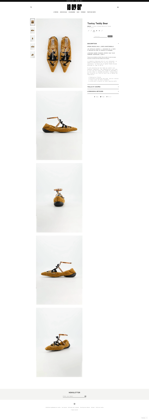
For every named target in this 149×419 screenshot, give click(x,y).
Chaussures (72, 12)
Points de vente (91, 12)
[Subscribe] (85, 396)
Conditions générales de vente (53, 407)
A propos (55, 12)
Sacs (78, 12)
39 (96, 30)
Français (143, 417)
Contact (93, 407)
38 (93, 30)
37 (91, 30)
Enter (110, 36)
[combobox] (144, 418)
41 (102, 30)
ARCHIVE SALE (63, 12)
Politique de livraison (73, 407)
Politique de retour (85, 407)
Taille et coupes (93, 87)
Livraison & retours (95, 91)
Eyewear (83, 12)
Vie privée (64, 407)
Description (92, 43)
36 (88, 30)
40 (99, 30)
